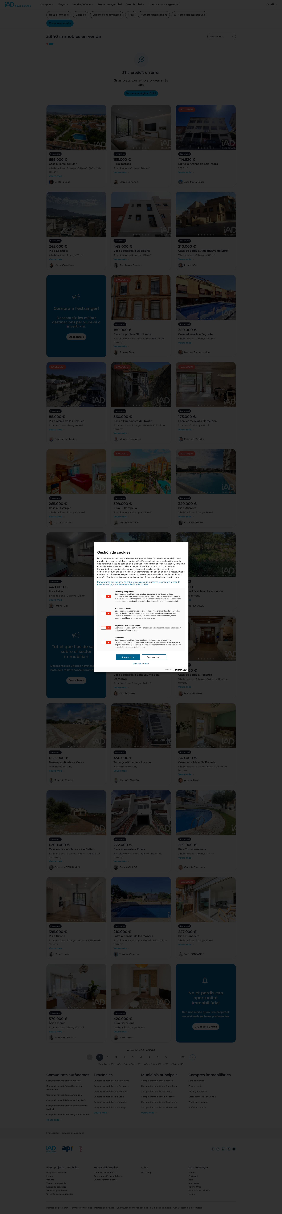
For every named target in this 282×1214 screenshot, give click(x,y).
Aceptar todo (128, 657)
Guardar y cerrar (141, 663)
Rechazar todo (154, 657)
